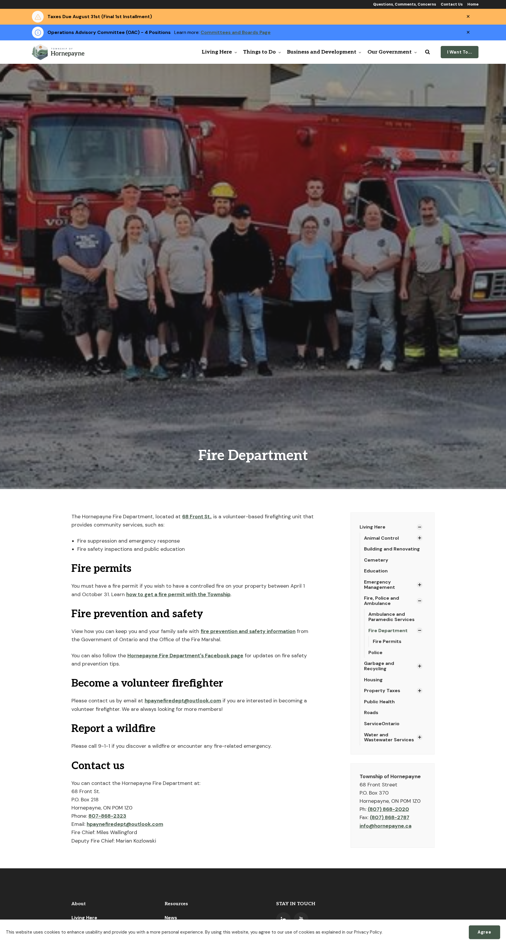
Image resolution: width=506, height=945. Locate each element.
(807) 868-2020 (388, 809)
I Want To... (459, 52)
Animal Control (381, 538)
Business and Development (321, 52)
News (171, 918)
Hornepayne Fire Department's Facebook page (185, 655)
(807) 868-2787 (389, 817)
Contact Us (451, 4)
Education (376, 571)
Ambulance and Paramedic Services (391, 616)
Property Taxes (382, 690)
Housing (373, 680)
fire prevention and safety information (248, 631)
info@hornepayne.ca (385, 826)
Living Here (217, 52)
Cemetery (376, 560)
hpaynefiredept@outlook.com (183, 700)
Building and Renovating (392, 549)
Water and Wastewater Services (389, 737)
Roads (371, 712)
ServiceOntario (381, 724)
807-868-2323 (107, 816)
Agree (484, 932)
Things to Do (259, 52)
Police (375, 652)
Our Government (389, 52)
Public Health (379, 702)
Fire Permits (387, 641)
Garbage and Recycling (379, 666)
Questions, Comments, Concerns (404, 4)
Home (472, 4)
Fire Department (388, 630)
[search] (427, 52)
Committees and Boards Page (236, 32)
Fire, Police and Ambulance (381, 600)
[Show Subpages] (420, 527)
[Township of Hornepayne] (59, 52)
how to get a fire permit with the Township (178, 594)
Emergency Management (379, 584)
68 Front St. (196, 516)
